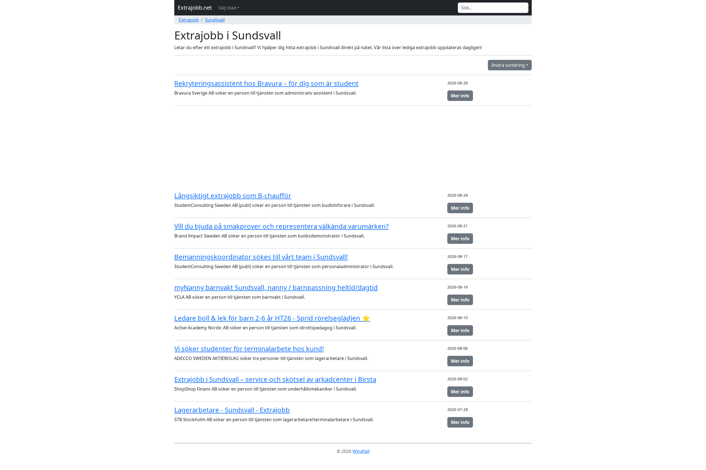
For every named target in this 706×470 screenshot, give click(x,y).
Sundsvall (215, 20)
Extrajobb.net (195, 7)
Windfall (361, 451)
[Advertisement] (353, 148)
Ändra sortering (508, 65)
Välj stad (227, 8)
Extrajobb (189, 20)
